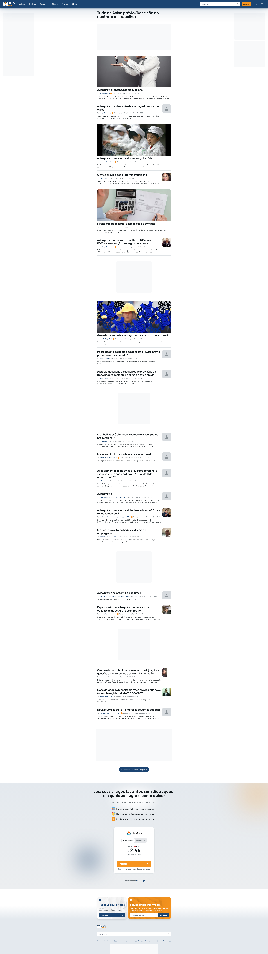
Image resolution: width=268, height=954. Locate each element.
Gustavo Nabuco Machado (108, 614)
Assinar (123, 863)
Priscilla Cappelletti (106, 339)
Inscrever (164, 915)
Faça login (140, 880)
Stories (65, 4)
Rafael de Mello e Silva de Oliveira (110, 713)
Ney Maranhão (104, 517)
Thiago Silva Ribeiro (106, 696)
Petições (114, 941)
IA (76, 4)
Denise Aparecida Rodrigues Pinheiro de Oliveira (115, 596)
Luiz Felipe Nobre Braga (107, 247)
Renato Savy (103, 441)
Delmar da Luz (104, 481)
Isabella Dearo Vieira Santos (108, 457)
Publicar (246, 4)
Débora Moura (104, 178)
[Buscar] (237, 4)
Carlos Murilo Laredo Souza (108, 536)
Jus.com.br (103, 227)
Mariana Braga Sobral (106, 378)
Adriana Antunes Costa (107, 162)
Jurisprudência (123, 941)
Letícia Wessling (105, 93)
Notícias (32, 4)
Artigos (22, 4)
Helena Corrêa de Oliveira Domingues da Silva (114, 497)
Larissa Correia (104, 358)
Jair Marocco (104, 677)
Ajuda (158, 941)
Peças (42, 4)
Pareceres (133, 941)
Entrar (257, 4)
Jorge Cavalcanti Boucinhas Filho (120, 517)
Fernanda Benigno (105, 113)
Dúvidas (55, 4)
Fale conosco (166, 941)
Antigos (142, 770)
